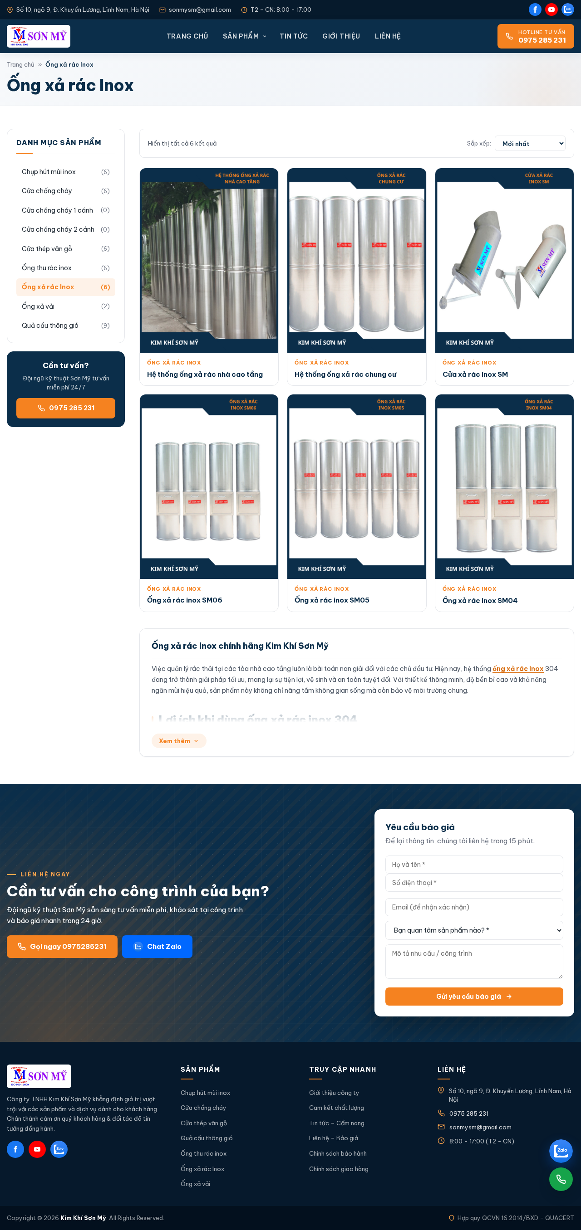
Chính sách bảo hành (338, 1153)
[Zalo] (567, 9)
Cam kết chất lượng (336, 1107)
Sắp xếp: (479, 143)
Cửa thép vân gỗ (47, 249)
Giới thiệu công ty (334, 1092)
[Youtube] (551, 9)
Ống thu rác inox (47, 268)
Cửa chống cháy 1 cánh (57, 210)
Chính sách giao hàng (339, 1168)
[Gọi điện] (561, 1179)
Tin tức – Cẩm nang (336, 1123)
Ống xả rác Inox (48, 287)
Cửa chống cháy (47, 191)
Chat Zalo (164, 946)
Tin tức (294, 36)
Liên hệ (388, 36)
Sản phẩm (241, 36)
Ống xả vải (38, 306)
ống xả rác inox (518, 669)
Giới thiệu (341, 36)
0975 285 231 (71, 408)
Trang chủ (187, 36)
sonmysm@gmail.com (200, 9)
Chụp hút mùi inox (49, 172)
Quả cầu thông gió (50, 325)
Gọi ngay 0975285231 (68, 946)
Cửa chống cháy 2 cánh (58, 229)
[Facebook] (535, 9)
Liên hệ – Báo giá (333, 1138)
